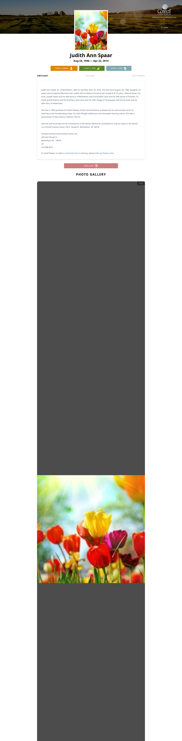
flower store (108, 153)
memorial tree (71, 153)
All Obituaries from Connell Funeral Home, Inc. (164, 18)
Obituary (42, 75)
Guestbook (138, 75)
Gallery (90, 75)
